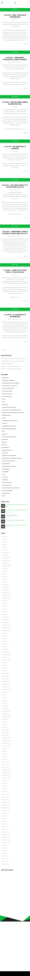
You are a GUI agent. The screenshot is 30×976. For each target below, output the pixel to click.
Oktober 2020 (5, 713)
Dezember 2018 (6, 770)
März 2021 (5, 703)
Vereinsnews (6, 493)
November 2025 (6, 560)
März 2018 (5, 794)
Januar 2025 (5, 587)
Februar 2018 (5, 797)
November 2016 (6, 837)
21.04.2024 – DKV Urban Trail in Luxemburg (15, 147)
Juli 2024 (4, 603)
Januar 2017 (5, 832)
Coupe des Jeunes (7, 393)
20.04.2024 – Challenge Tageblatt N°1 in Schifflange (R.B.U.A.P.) (15, 186)
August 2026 (5, 536)
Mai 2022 (4, 668)
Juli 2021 (4, 695)
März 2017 (5, 826)
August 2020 (5, 719)
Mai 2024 (4, 609)
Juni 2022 (4, 665)
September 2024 (6, 598)
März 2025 (5, 582)
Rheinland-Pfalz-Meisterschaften (12, 458)
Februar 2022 (5, 676)
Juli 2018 (4, 783)
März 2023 (5, 644)
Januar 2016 (5, 864)
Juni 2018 (4, 786)
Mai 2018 (4, 789)
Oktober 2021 (5, 687)
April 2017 (4, 824)
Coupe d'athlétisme (8, 388)
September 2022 (6, 660)
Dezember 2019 (6, 738)
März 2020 (5, 730)
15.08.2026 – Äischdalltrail (7, 363)
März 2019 (5, 762)
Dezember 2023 (6, 622)
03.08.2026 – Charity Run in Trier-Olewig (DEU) (11, 368)
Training (4, 477)
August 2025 (5, 568)
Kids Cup (4, 434)
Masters (4, 442)
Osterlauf (5, 453)
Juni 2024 (4, 606)
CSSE (3, 402)
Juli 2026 (4, 539)
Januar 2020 (5, 735)
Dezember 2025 (6, 558)
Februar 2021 (5, 705)
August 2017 (5, 813)
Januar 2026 (5, 555)
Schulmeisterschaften (8, 461)
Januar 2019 (5, 767)
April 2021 (4, 700)
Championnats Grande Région (11, 383)
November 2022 (6, 654)
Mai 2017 (4, 821)
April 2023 (4, 641)
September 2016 (6, 842)
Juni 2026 (4, 541)
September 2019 (6, 746)
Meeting (16, 106)
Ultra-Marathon (7, 482)
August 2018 (5, 781)
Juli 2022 (4, 662)
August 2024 (5, 601)
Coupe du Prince (7, 396)
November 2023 (6, 625)
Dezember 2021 (6, 681)
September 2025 (6, 566)
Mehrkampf (5, 447)
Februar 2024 (5, 617)
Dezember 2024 (6, 590)
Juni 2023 (4, 635)
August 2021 (5, 692)
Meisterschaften (7, 450)
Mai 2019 (4, 756)
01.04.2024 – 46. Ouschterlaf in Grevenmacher (15, 316)
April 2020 (4, 727)
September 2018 (6, 778)
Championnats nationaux (16, 236)
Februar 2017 (5, 829)
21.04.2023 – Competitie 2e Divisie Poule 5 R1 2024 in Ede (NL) (15, 271)
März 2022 (5, 673)
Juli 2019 (4, 751)
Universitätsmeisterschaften (11, 487)
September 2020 (6, 716)
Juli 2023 (4, 633)
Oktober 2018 (5, 775)
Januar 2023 (5, 649)
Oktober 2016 (5, 840)
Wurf (3, 496)
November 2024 (6, 593)
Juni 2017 (4, 818)
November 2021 (6, 684)
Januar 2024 (5, 619)
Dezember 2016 (6, 834)
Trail (3, 474)
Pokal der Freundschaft (9, 455)
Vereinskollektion (7, 490)
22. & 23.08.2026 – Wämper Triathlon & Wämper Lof (13, 361)
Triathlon (15, 19)
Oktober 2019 (5, 743)
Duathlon (5, 404)
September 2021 (6, 689)
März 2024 (5, 614)
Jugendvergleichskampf (9, 428)
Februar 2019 (5, 764)
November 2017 (6, 805)
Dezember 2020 (6, 711)
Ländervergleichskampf (9, 436)
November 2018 (6, 772)
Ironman (4, 423)
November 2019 (6, 740)
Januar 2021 (5, 708)
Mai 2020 (4, 724)
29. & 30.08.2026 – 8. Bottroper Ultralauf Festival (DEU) (13, 358)
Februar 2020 (5, 732)
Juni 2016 (4, 850)
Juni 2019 (4, 754)
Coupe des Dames (7, 391)
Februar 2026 (5, 552)
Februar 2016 (5, 861)
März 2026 (5, 550)
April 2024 (4, 611)
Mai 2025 (4, 576)
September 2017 (6, 810)
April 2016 (4, 856)
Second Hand (6, 463)
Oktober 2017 (5, 807)
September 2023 (6, 630)
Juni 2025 (4, 574)
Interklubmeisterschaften (16, 62)
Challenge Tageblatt (16, 189)
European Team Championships (11, 410)
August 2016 (5, 845)
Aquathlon (5, 377)
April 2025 (4, 579)
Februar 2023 (5, 646)
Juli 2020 (4, 721)
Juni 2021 (4, 697)
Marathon (5, 439)
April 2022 (4, 670)
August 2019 (5, 748)
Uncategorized (6, 485)
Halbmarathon (6, 415)
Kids (3, 431)
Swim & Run (5, 471)
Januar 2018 (5, 799)
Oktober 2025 (5, 563)
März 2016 (5, 858)
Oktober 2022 (5, 657)
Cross (3, 399)
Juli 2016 (4, 848)
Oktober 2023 (5, 627)
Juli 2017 (4, 815)
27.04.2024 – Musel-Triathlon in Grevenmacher (15, 16)
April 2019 (4, 759)
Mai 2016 (4, 853)
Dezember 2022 (6, 652)
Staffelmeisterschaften (9, 466)
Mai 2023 (4, 638)
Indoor (4, 418)
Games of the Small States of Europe (13, 412)
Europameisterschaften (9, 407)
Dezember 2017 (6, 802)
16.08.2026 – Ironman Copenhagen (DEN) (10, 366)
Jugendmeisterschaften (9, 426)
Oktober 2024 (5, 595)
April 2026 (4, 547)
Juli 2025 (4, 571)
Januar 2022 (5, 678)
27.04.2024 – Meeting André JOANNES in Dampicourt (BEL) (15, 103)
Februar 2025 (5, 584)
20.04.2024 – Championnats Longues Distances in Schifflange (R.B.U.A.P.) (15, 232)
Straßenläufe (15, 151)
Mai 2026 (4, 544)
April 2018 (4, 791)
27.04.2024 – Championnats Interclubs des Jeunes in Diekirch (15, 58)
